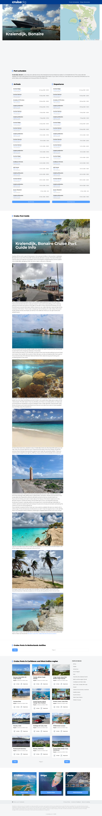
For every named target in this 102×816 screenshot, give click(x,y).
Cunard (14, 191)
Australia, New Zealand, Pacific (80, 676)
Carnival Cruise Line (17, 90)
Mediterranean (76, 692)
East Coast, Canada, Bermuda (80, 684)
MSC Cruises (15, 168)
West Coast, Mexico (77, 697)
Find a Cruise (24, 792)
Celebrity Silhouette (18, 173)
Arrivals (17, 683)
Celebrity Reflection (18, 105)
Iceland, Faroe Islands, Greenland (81, 689)
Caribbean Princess (18, 161)
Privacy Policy (66, 802)
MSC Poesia (16, 167)
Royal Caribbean (16, 101)
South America (76, 694)
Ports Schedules (74, 2)
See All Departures (71, 201)
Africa (74, 664)
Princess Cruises (16, 163)
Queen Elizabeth (17, 189)
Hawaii (74, 687)
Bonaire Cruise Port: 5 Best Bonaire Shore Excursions (42, 633)
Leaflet (86, 39)
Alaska (74, 666)
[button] (80, 20)
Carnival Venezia (17, 139)
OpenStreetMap (92, 39)
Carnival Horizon (17, 94)
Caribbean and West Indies (14, 31)
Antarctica (75, 669)
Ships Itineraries (85, 2)
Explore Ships (51, 792)
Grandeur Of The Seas (18, 100)
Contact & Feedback (76, 802)
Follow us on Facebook (18, 802)
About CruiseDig (86, 802)
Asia (74, 674)
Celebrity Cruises (16, 107)
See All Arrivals (31, 201)
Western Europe (77, 700)
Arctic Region (76, 671)
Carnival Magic (17, 88)
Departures (25, 683)
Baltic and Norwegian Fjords (80, 679)
